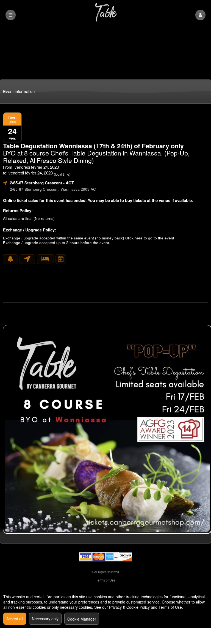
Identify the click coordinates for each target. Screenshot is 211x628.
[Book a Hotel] (45, 259)
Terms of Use (105, 580)
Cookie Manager (81, 619)
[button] (200, 15)
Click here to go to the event (149, 238)
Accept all (14, 618)
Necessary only (45, 618)
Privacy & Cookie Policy (129, 607)
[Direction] (27, 259)
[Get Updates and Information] (10, 259)
